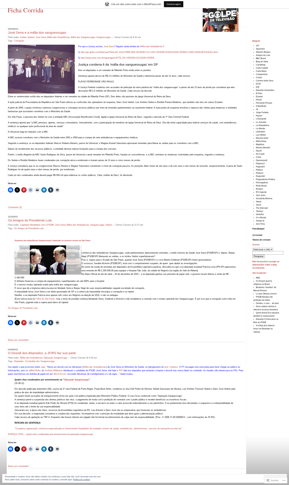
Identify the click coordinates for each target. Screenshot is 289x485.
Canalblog (260, 65)
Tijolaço (259, 211)
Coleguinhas (262, 74)
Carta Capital (262, 68)
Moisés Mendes (263, 148)
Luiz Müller (261, 135)
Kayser (259, 116)
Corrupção (19, 40)
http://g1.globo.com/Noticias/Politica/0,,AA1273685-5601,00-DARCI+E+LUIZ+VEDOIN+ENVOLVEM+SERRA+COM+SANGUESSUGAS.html (149, 52)
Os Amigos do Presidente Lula (30, 220)
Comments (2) (15, 207)
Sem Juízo (260, 195)
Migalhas (260, 144)
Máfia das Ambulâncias (58, 37)
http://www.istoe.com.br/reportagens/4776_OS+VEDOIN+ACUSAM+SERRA (118, 58)
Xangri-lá (260, 221)
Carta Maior (261, 71)
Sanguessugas (103, 37)
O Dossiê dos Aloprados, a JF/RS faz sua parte (42, 353)
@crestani (257, 235)
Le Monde (260, 129)
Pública (259, 170)
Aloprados (19, 361)
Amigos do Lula (263, 55)
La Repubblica (262, 125)
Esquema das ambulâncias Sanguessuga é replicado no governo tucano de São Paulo (52, 240)
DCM (258, 84)
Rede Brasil (261, 186)
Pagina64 (260, 167)
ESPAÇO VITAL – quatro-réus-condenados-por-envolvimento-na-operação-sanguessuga (50, 434)
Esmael (259, 97)
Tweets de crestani (261, 240)
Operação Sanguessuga (55, 357)
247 (257, 46)
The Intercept (262, 208)
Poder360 (260, 176)
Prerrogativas (262, 183)
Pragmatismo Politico (265, 179)
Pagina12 (260, 164)
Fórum (259, 100)
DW (257, 87)
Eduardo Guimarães (265, 90)
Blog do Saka (262, 62)
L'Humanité (261, 119)
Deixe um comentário (18, 340)
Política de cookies (81, 479)
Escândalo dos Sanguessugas (40, 361)
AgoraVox (260, 49)
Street (258, 202)
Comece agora (174, 4)
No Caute (260, 154)
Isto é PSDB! (47, 225)
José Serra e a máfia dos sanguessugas (37, 32)
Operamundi (261, 160)
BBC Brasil (261, 58)
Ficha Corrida (25, 10)
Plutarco (259, 173)
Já (257, 109)
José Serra (41, 37)
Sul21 (258, 205)
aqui (43, 367)
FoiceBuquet (258, 229)
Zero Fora (260, 224)
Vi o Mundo (261, 218)
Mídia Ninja (261, 141)
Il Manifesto (261, 106)
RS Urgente (261, 192)
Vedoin (109, 225)
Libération (260, 132)
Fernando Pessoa (264, 103)
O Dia (258, 157)
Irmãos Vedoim (27, 37)
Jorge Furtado (262, 112)
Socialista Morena (264, 198)
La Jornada (261, 122)
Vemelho (260, 214)
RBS (258, 278)
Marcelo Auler (262, 138)
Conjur (259, 77)
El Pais (259, 93)
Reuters (259, 189)
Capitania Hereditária (30, 225)
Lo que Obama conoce (266, 294)
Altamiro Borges (263, 52)
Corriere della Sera (264, 81)
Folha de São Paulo (45, 299)
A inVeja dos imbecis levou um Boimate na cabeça (264, 329)
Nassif (259, 151)
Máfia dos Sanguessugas (83, 37)
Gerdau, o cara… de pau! (267, 303)
